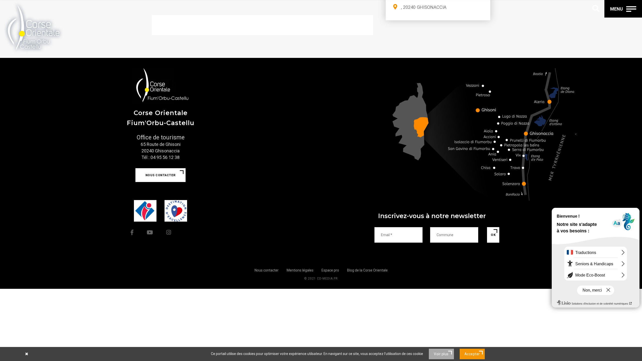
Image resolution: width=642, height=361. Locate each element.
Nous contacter (160, 175)
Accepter (472, 354)
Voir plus (441, 354)
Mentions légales (300, 270)
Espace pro (330, 270)
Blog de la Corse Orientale (367, 270)
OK (493, 235)
